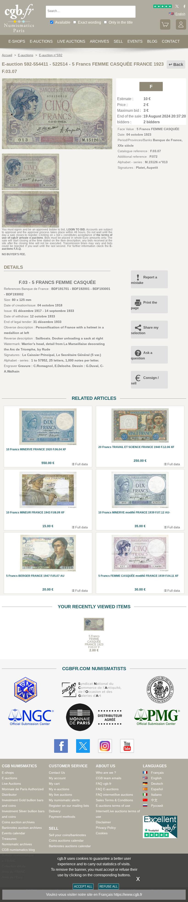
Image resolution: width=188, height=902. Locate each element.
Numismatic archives (17, 844)
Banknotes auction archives (22, 827)
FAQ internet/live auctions (114, 794)
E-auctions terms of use (113, 805)
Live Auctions (11, 783)
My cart (54, 783)
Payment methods (62, 816)
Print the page (144, 305)
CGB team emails (108, 778)
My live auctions (60, 794)
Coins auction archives (18, 822)
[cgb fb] (183, 7)
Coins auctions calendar (66, 840)
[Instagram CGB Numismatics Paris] (105, 746)
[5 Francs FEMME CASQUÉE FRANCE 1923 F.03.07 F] (57, 148)
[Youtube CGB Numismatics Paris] (127, 746)
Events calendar (13, 833)
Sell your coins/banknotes (67, 835)
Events (135, 41)
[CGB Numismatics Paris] (19, 33)
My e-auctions (59, 789)
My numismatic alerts (64, 800)
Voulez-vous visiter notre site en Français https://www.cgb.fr (94, 894)
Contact (171, 41)
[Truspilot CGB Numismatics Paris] (162, 7)
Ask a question (141, 355)
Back (178, 64)
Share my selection (144, 330)
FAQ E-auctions (107, 789)
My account (57, 778)
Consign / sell (145, 380)
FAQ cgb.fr (103, 783)
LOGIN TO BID (75, 229)
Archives (99, 41)
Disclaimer (103, 822)
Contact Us (57, 772)
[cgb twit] (176, 7)
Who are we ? (106, 772)
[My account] (181, 28)
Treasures (9, 838)
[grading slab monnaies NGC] (31, 717)
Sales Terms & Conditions (114, 800)
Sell (118, 41)
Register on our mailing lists (69, 805)
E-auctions (41, 41)
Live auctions (71, 41)
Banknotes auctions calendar (70, 846)
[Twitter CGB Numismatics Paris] (83, 746)
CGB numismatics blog (18, 850)
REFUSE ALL (109, 886)
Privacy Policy (106, 827)
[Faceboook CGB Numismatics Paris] (61, 746)
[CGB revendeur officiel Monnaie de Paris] (94, 717)
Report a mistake (144, 280)
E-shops (16, 41)
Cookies (102, 833)
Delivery (55, 811)
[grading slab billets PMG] (157, 717)
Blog (152, 41)
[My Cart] (165, 28)
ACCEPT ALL (83, 886)
